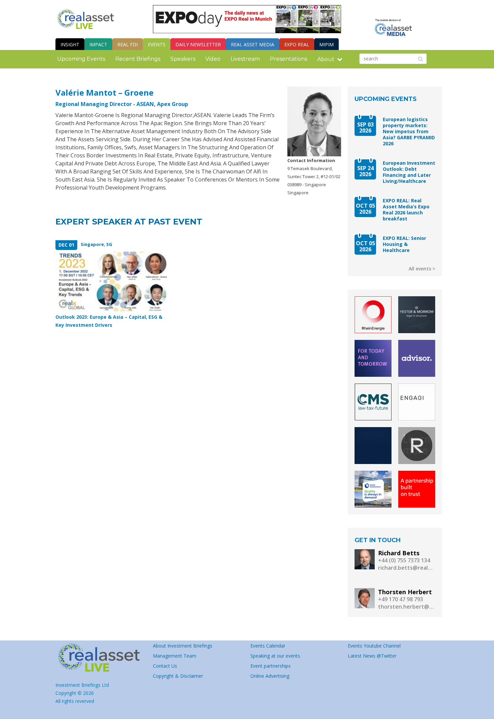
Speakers (182, 59)
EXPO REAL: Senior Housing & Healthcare (404, 244)
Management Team (174, 656)
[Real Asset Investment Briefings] (85, 19)
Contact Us (165, 666)
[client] (373, 314)
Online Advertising (269, 676)
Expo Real (296, 44)
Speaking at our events (275, 656)
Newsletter (198, 44)
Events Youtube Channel (374, 646)
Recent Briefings (137, 59)
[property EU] (100, 657)
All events (420, 268)
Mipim (326, 44)
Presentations (288, 59)
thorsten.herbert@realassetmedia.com (406, 606)
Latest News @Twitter (372, 656)
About (325, 59)
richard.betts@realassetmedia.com (406, 567)
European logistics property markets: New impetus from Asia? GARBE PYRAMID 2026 (409, 131)
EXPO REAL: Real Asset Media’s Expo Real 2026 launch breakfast (406, 210)
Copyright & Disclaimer (178, 676)
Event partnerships (270, 666)
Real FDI (127, 44)
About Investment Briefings (182, 646)
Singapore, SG (96, 244)
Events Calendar (267, 646)
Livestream (245, 59)
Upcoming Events (81, 59)
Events (156, 44)
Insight (69, 44)
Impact (98, 44)
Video (212, 59)
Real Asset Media (252, 44)
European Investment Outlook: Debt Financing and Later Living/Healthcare (409, 172)
